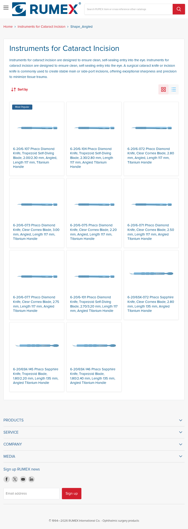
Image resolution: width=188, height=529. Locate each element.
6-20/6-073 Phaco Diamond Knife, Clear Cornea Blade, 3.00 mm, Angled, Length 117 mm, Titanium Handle (36, 232)
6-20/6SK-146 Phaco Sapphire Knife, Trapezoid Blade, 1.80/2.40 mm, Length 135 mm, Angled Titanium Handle (92, 376)
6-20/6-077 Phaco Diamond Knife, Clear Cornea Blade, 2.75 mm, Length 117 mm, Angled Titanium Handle (36, 304)
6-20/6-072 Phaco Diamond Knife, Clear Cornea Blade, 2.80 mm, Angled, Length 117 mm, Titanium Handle (150, 155)
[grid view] (163, 89)
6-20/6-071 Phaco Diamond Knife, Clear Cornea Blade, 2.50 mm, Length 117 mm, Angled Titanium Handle (150, 232)
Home (8, 27)
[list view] (174, 89)
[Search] (179, 9)
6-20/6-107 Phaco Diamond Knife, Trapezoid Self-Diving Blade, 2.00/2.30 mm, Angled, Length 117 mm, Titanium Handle (35, 158)
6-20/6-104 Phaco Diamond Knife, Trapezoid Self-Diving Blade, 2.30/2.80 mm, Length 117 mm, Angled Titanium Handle (91, 158)
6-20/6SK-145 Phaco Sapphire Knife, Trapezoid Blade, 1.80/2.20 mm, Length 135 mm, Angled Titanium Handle (35, 376)
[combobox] (129, 9)
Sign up (72, 493)
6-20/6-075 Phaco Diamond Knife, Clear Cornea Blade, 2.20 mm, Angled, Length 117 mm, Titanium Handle (93, 232)
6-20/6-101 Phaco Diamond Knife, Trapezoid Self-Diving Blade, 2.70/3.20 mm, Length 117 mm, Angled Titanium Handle (94, 304)
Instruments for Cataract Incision (41, 27)
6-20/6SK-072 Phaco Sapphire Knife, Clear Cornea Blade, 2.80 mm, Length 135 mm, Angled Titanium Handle (150, 304)
